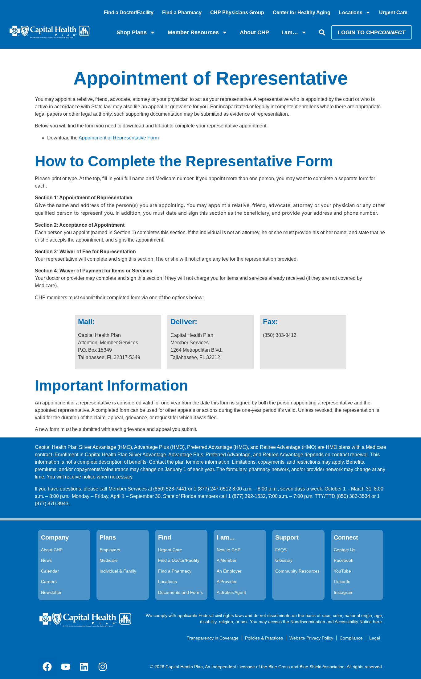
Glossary (283, 560)
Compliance (351, 638)
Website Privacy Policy (311, 638)
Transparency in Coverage (213, 638)
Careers (49, 581)
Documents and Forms (180, 592)
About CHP (254, 32)
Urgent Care (393, 12)
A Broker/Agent (231, 592)
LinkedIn (342, 581)
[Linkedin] (84, 666)
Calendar (50, 571)
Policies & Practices (264, 638)
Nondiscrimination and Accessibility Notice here (336, 621)
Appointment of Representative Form (119, 137)
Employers (110, 549)
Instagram (344, 592)
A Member (227, 560)
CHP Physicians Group (237, 12)
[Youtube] (65, 666)
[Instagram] (102, 666)
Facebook (343, 560)
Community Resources (297, 571)
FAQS (281, 549)
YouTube (342, 571)
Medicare (109, 560)
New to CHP (228, 549)
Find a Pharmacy (182, 12)
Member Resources (193, 32)
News (46, 560)
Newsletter (51, 592)
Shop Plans (131, 32)
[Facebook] (47, 666)
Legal (374, 638)
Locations (350, 12)
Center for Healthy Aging (301, 12)
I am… (289, 32)
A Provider (227, 581)
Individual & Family (118, 571)
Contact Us (344, 549)
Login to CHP (371, 32)
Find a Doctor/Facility (128, 12)
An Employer (229, 571)
